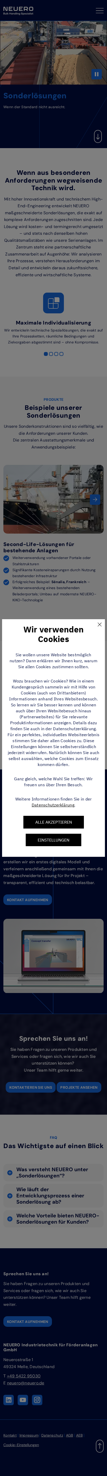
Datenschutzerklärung (53, 805)
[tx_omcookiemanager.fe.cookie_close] (99, 624)
